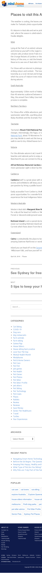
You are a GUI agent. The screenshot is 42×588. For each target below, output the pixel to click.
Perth (19, 555)
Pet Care (16, 363)
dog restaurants (19, 335)
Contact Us (4, 530)
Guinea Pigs (17, 343)
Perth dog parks (29, 504)
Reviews (16, 405)
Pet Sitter (17, 380)
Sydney (8, 555)
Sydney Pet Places (32, 514)
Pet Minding (5, 547)
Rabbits (16, 400)
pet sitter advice (18, 509)
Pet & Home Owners (21, 360)
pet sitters (17, 385)
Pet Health (17, 371)
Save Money (18, 408)
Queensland (21, 557)
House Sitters (18, 346)
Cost (2, 532)
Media (3, 544)
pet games (17, 369)
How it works (22, 532)
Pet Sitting (17, 388)
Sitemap (3, 549)
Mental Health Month (22, 355)
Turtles (16, 416)
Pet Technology (19, 391)
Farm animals (18, 338)
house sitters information (22, 499)
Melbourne (25, 555)
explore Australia (19, 494)
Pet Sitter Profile (20, 383)
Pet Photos (17, 377)
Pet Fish (16, 366)
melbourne (16, 504)
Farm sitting (18, 341)
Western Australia (30, 557)
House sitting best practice (24, 349)
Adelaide (32, 555)
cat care (15, 489)
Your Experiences (20, 419)
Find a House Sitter (24, 530)
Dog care (17, 332)
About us (4, 527)
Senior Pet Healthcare (22, 411)
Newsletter (4, 536)
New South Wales (11, 557)
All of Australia (5, 559)
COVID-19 (17, 329)
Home (31, 3)
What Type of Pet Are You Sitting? (27, 467)
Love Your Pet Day (20, 352)
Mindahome (18, 357)
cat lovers (25, 489)
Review (16, 402)
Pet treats (17, 394)
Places (24, 256)
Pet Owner (17, 374)
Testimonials (5, 538)
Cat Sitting (17, 327)
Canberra (38, 555)
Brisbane (14, 555)
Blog (2, 534)
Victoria (38, 557)
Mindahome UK (16, 561)
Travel (15, 414)
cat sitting (35, 489)
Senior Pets (16, 514)
